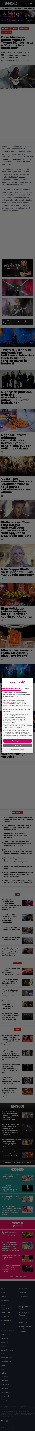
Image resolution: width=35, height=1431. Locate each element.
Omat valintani (17, 745)
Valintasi (27, 688)
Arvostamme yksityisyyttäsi (11, 688)
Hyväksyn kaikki (17, 741)
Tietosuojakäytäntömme (17, 749)
